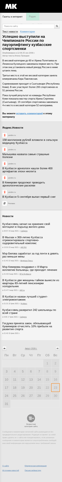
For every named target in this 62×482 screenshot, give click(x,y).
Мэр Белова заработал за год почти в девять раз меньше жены (30, 255)
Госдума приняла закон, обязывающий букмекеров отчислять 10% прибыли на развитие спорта (27, 326)
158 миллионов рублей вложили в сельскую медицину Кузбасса (30, 141)
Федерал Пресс (26, 261)
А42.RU (24, 247)
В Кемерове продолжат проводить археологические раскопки (23, 184)
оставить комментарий (29, 113)
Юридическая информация (36, 466)
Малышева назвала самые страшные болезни (25, 156)
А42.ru (22, 290)
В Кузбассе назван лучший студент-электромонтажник (25, 298)
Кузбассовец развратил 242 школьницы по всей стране (29, 311)
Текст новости (10, 31)
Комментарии (27, 31)
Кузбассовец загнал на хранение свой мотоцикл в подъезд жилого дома (26, 225)
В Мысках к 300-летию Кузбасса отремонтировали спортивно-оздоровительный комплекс (22, 240)
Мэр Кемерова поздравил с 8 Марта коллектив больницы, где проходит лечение (29, 268)
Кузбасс (24, 303)
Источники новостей (10, 470)
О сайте (5, 466)
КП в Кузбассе (25, 274)
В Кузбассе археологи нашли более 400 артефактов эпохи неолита (27, 170)
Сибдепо (24, 231)
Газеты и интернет (13, 16)
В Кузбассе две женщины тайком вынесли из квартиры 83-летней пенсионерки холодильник (30, 283)
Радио (32, 16)
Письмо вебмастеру (33, 470)
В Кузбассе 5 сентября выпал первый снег (29, 196)
